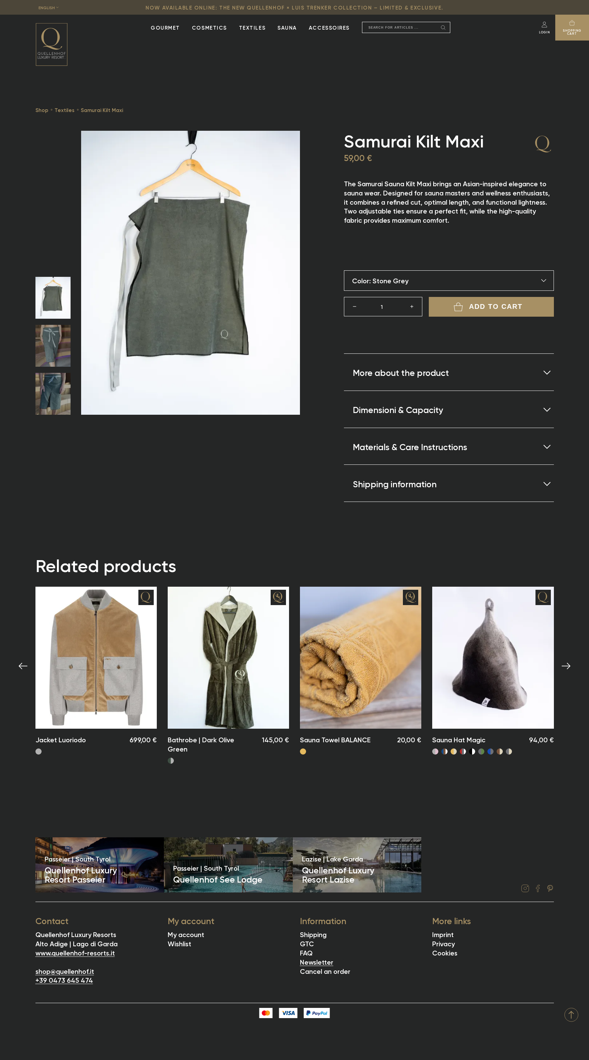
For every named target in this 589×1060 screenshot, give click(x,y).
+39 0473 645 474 (64, 979)
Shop (41, 109)
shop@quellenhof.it (64, 970)
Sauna (287, 27)
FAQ (306, 952)
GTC (307, 943)
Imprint (443, 934)
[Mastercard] (266, 1012)
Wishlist (179, 943)
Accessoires (329, 27)
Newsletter (316, 961)
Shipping (313, 934)
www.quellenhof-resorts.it (75, 952)
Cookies (444, 952)
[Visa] (288, 1012)
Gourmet (165, 27)
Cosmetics (209, 27)
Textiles (252, 27)
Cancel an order (325, 970)
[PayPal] (317, 1012)
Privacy (443, 943)
